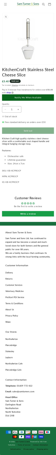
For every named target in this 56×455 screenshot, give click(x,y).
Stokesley (9, 351)
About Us (9, 309)
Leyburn (9, 357)
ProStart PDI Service (14, 297)
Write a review (28, 213)
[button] (5, 4)
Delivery (9, 272)
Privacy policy (29, 449)
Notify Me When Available (28, 97)
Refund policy (15, 449)
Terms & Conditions (14, 303)
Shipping (15, 85)
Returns (9, 279)
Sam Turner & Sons (23, 441)
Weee (7, 322)
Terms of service (24, 445)
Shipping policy (42, 449)
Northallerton (11, 339)
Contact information (40, 445)
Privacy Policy (11, 315)
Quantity (5, 104)
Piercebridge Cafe (13, 370)
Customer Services (13, 285)
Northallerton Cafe (14, 363)
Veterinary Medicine (14, 291)
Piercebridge (11, 345)
